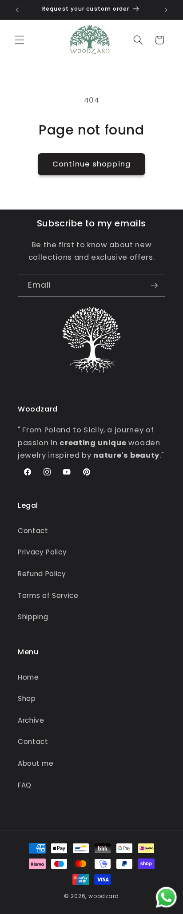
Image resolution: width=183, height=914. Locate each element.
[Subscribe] (154, 285)
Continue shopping (91, 164)
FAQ (25, 785)
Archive (31, 720)
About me (35, 763)
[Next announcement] (166, 10)
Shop (27, 698)
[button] (19, 40)
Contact (33, 530)
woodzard (103, 896)
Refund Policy (42, 573)
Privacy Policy (42, 552)
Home (28, 677)
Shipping (33, 616)
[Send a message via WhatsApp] (166, 897)
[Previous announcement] (17, 10)
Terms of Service (48, 595)
